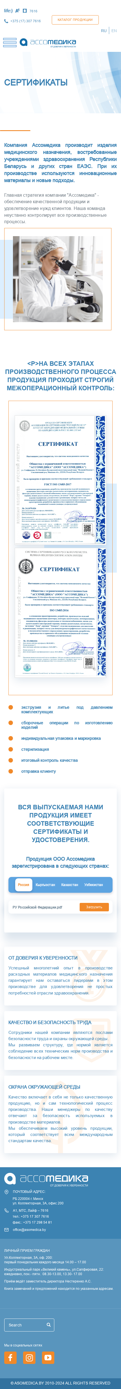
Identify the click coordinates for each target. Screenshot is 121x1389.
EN (114, 30)
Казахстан (69, 885)
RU (104, 30)
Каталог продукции (75, 20)
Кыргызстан (45, 885)
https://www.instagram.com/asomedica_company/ (29, 1358)
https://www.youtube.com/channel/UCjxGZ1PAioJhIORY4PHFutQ (48, 1358)
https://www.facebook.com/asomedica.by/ (10, 1358)
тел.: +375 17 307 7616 (31, 1216)
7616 (33, 11)
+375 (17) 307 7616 (25, 21)
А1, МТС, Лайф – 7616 (30, 1210)
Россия (24, 885)
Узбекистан (93, 885)
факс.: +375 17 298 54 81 (32, 1222)
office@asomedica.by (29, 1230)
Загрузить (94, 907)
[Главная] (48, 42)
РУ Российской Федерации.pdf (37, 907)
